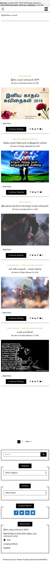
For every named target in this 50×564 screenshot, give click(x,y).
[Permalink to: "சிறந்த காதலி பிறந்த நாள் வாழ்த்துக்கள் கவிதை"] (25, 166)
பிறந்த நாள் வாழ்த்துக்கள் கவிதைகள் (25, 139)
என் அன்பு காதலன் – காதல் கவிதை (25, 269)
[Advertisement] (25, 45)
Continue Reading (16, 129)
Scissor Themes (17, 560)
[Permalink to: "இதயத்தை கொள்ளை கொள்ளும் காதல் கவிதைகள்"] (25, 229)
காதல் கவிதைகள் (25, 76)
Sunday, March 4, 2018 (29, 209)
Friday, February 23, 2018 (29, 272)
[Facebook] (16, 512)
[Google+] (27, 512)
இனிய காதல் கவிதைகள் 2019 (25, 80)
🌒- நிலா (7, 540)
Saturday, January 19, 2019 (29, 83)
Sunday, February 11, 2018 (29, 335)
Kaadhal (6, 548)
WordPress (43, 560)
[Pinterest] (33, 512)
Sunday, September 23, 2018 (29, 146)
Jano (15, 83)
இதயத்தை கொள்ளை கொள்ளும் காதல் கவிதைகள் (25, 206)
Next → (28, 441)
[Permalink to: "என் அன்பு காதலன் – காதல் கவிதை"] (25, 292)
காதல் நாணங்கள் (25, 332)
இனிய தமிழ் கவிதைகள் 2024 (15, 530)
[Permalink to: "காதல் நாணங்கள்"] (25, 356)
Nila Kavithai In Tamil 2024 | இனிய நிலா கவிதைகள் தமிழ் (20, 535)
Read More (7, 123)
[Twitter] (21, 512)
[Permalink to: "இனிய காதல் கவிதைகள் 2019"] (25, 103)
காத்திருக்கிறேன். (10, 544)
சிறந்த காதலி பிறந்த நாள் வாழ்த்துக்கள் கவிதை (25, 143)
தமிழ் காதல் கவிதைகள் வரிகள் (32, 265)
